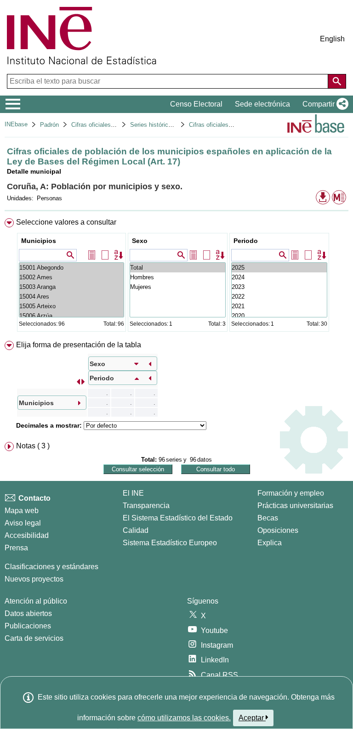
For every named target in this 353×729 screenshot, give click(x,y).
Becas (267, 518)
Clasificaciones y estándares (51, 567)
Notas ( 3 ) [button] (33, 446)
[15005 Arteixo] (71, 306)
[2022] (279, 296)
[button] (323, 104)
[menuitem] (176, 276)
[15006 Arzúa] (71, 316)
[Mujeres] (177, 287)
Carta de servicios (34, 638)
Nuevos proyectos (34, 579)
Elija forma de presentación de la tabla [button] (78, 345)
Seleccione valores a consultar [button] (66, 222)
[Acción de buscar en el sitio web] (337, 81)
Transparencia (146, 505)
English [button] (332, 39)
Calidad (135, 530)
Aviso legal (23, 523)
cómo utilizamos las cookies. (184, 718)
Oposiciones (277, 530)
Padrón (49, 124)
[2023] (279, 287)
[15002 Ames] (71, 277)
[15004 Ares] (71, 296)
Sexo (140, 240)
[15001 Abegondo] (71, 267)
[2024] (279, 277)
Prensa (16, 548)
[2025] (279, 267)
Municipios (38, 240)
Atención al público (36, 601)
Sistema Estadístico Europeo (170, 543)
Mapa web (22, 510)
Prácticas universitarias (295, 505)
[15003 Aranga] (71, 287)
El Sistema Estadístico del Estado (178, 518)
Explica (269, 543)
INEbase (16, 124)
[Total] (177, 267)
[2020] (279, 316)
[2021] (279, 306)
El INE (133, 493)
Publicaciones (28, 626)
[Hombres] (177, 277)
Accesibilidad (27, 535)
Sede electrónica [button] (262, 104)
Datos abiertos (28, 613)
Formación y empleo (290, 493)
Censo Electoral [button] (196, 104)
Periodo (245, 240)
